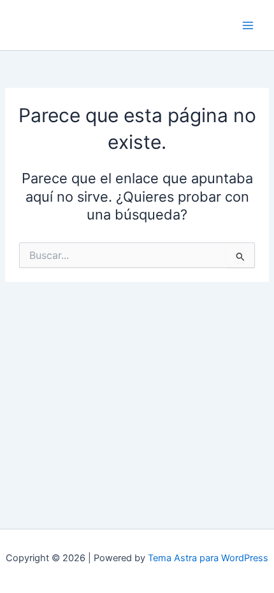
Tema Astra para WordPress (208, 558)
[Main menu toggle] (247, 25)
